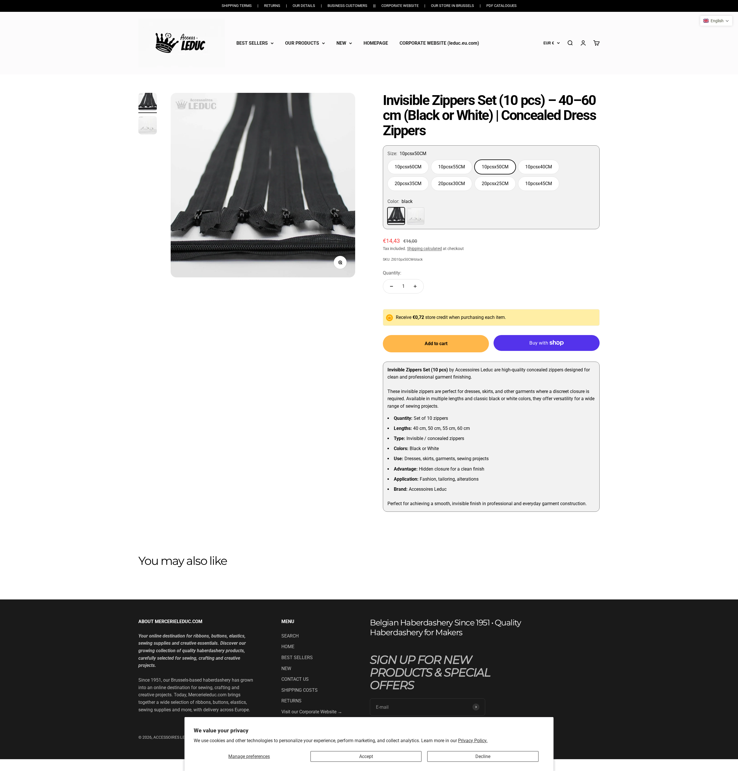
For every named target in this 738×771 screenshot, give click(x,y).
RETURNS (291, 701)
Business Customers (347, 5)
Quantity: (392, 273)
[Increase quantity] (415, 286)
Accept (366, 756)
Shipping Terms (237, 5)
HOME (287, 646)
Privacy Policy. (472, 740)
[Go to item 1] (147, 103)
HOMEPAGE (376, 43)
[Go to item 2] (147, 126)
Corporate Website (400, 5)
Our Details (304, 5)
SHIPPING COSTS (299, 690)
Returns (272, 5)
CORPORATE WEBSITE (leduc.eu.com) (439, 43)
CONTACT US (295, 679)
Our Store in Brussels (452, 5)
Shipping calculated (424, 248)
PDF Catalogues (501, 5)
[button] (716, 20)
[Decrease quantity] (391, 286)
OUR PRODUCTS (302, 43)
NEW (341, 43)
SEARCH (290, 636)
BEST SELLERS (252, 43)
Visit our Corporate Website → (311, 711)
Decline (482, 756)
